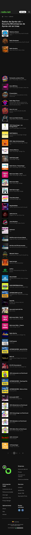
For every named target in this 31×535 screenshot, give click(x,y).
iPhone (4, 508)
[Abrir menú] (29, 12)
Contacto (20, 487)
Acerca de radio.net (23, 469)
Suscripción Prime (22, 496)
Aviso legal (5, 495)
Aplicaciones (21, 490)
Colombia (16, 521)
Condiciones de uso (7, 489)
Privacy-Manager (7, 500)
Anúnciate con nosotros (21, 475)
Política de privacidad (8, 492)
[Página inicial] (2, 16)
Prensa (20, 472)
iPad (4, 511)
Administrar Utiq (7, 497)
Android (4, 514)
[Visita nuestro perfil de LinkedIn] (19, 510)
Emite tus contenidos (23, 479)
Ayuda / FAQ (21, 493)
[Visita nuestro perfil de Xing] (22, 510)
